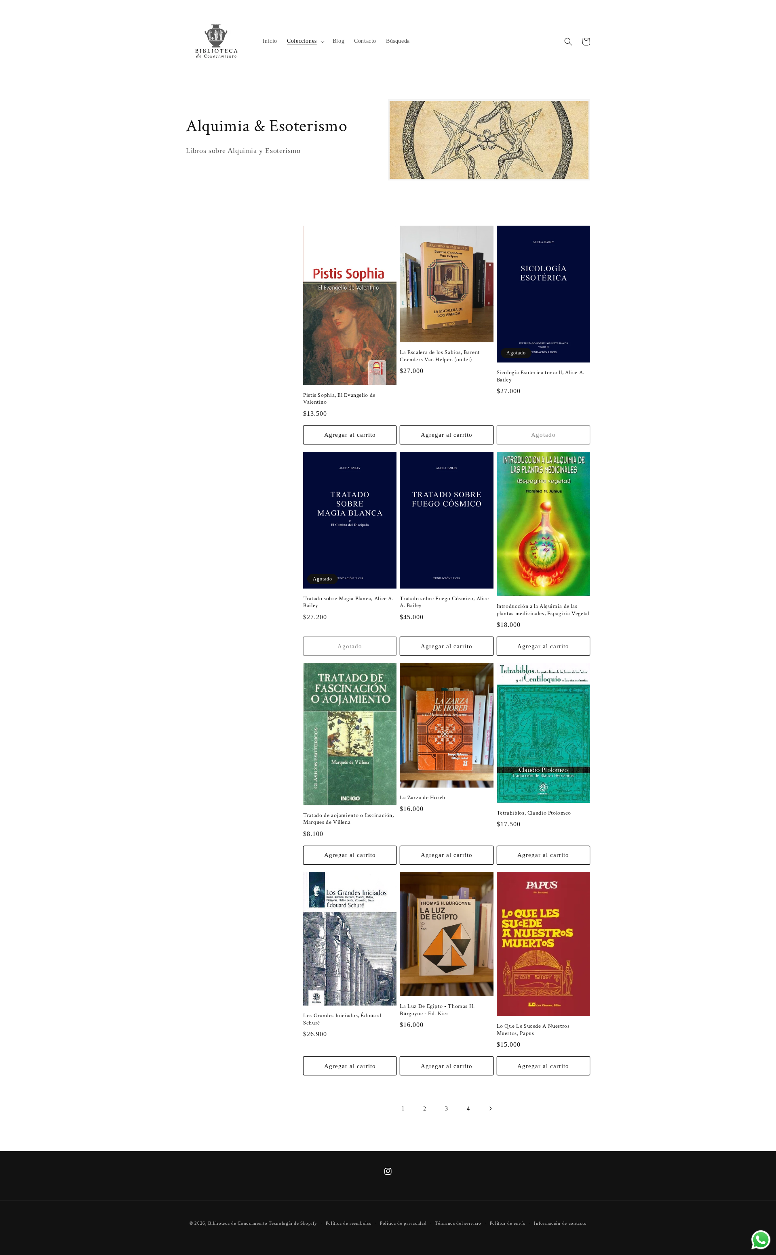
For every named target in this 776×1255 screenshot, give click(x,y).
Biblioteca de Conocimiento (237, 1223)
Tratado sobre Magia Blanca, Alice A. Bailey (348, 602)
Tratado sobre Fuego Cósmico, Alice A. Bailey (444, 602)
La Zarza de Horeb (422, 797)
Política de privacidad (403, 1223)
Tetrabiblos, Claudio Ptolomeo (534, 813)
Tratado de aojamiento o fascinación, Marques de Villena (348, 819)
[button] (305, 41)
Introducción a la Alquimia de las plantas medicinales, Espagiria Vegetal (543, 610)
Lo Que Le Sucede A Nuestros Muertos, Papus (533, 1030)
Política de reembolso (349, 1223)
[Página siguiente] (490, 1108)
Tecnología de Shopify (293, 1223)
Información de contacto (560, 1223)
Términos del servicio (458, 1223)
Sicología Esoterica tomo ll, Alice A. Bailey (540, 376)
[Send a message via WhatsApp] (761, 1240)
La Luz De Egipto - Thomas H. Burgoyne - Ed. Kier (437, 1010)
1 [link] (403, 1108)
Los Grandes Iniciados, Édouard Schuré (342, 1019)
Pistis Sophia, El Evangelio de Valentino (339, 399)
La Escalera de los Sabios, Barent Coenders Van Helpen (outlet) (440, 356)
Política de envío (508, 1223)
